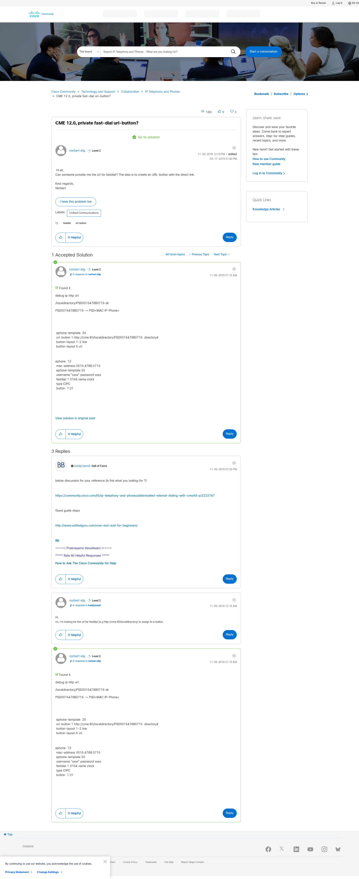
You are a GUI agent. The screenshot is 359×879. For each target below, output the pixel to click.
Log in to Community (268, 173)
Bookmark (261, 94)
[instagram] (324, 849)
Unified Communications (84, 213)
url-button (81, 223)
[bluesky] (338, 848)
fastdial (67, 223)
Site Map (169, 862)
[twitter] (282, 849)
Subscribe (281, 94)
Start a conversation (263, 51)
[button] (60, 237)
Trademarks (151, 862)
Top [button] (10, 834)
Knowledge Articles (267, 209)
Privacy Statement (17, 872)
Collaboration (130, 91)
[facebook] (268, 849)
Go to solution (149, 137)
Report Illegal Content (192, 862)
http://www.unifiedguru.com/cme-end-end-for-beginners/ (96, 525)
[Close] (105, 861)
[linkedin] (296, 849)
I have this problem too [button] (76, 201)
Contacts (28, 846)
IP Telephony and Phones (162, 91)
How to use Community (269, 159)
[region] (55, 868)
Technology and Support (98, 91)
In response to (87, 274)
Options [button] (299, 94)
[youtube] (310, 849)
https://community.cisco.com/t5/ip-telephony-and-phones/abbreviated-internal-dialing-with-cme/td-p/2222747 (135, 495)
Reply (230, 237)
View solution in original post (75, 418)
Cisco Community (63, 91)
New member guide (266, 164)
